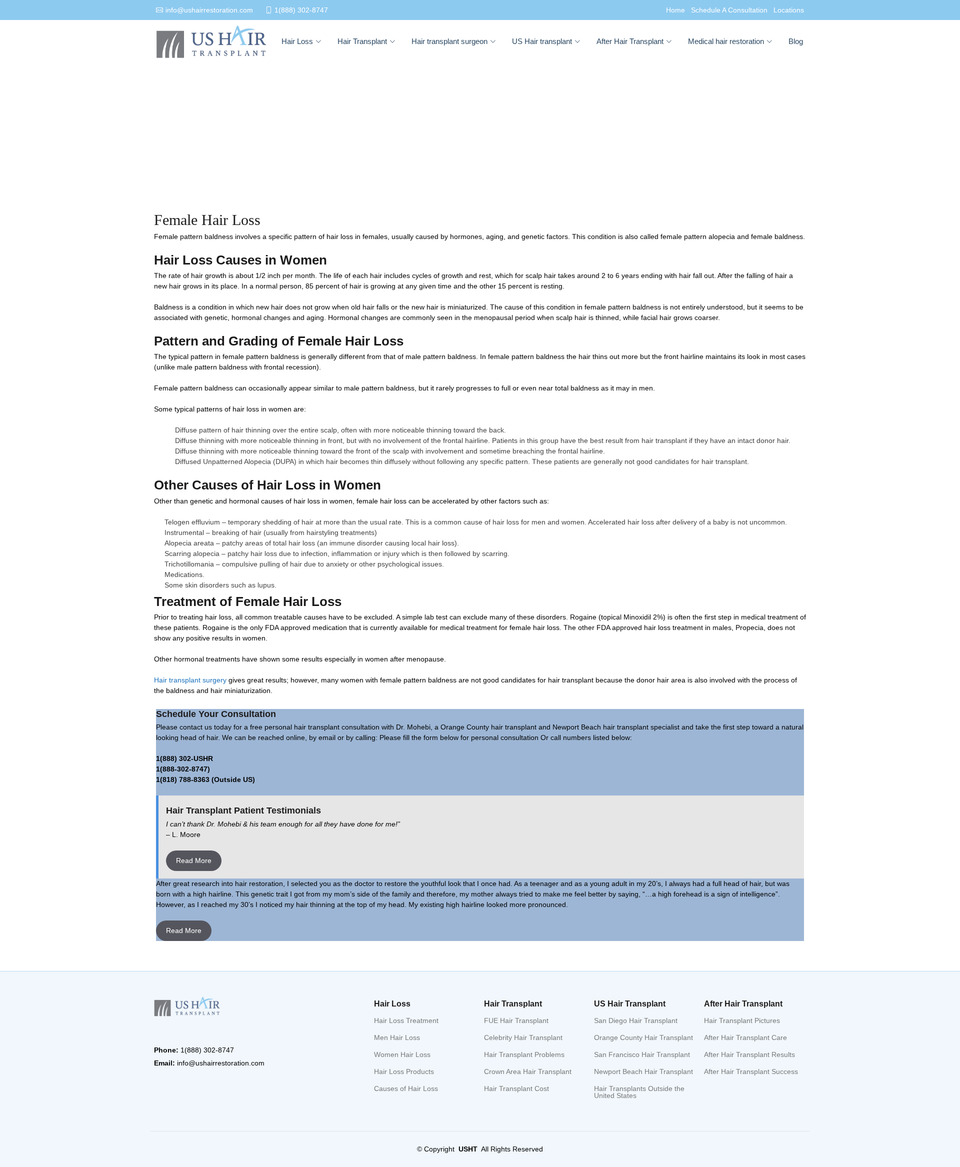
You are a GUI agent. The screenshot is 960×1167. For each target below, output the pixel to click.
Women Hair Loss (402, 1054)
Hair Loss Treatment (406, 1020)
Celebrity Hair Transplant (523, 1037)
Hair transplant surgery (191, 680)
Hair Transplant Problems (524, 1054)
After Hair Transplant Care (745, 1037)
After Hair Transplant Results (749, 1054)
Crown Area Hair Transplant (528, 1071)
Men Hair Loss (397, 1037)
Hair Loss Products (404, 1071)
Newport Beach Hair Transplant (643, 1071)
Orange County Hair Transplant (643, 1037)
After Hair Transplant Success (751, 1071)
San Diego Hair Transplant (636, 1020)
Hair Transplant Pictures (742, 1020)
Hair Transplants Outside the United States (639, 1092)
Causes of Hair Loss (406, 1088)
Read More (194, 860)
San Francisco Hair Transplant (642, 1054)
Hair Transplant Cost (516, 1088)
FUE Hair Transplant (516, 1020)
